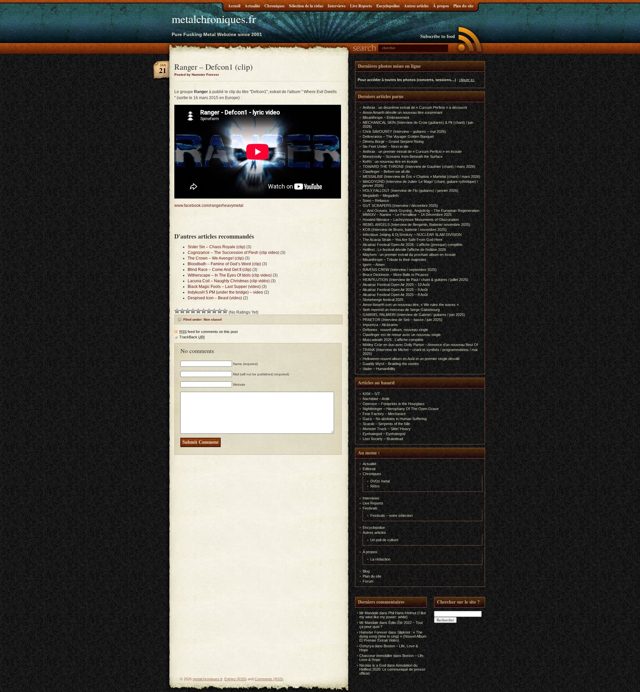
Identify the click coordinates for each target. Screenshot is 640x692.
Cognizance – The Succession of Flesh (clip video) (233, 252)
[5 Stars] (198, 311)
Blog (366, 571)
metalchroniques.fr (214, 18)
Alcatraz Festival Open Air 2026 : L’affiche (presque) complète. (413, 245)
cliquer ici (466, 80)
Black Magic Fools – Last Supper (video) (224, 286)
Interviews (337, 6)
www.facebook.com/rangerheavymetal (208, 205)
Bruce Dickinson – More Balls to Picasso (395, 275)
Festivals (370, 508)
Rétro (374, 486)
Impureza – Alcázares (380, 325)
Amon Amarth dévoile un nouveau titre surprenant (402, 112)
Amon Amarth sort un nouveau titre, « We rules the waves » (411, 305)
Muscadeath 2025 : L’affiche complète (393, 340)
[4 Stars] (193, 311)
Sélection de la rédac (306, 6)
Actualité (252, 6)
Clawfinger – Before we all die (386, 171)
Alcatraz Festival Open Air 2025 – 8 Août (395, 295)
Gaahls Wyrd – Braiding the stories (391, 364)
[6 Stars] (203, 311)
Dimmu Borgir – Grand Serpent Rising (393, 141)
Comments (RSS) (269, 679)
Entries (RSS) (235, 679)
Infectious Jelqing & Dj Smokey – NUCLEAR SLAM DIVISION (412, 235)
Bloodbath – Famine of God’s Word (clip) (224, 264)
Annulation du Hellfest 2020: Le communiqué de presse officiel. (392, 669)
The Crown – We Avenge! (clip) (216, 258)
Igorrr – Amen (374, 265)
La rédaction (380, 559)
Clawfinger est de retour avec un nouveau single (402, 335)
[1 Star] (177, 311)
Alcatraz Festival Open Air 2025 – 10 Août (396, 285)
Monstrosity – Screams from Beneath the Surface (403, 156)
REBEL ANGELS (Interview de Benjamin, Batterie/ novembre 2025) (416, 225)
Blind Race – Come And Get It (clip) (219, 269)
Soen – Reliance (376, 201)
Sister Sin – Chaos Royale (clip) (216, 247)
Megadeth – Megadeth (381, 196)
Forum (368, 581)
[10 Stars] (225, 311)
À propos (441, 6)
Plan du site (463, 6)
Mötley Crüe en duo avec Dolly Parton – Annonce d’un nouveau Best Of (420, 345)
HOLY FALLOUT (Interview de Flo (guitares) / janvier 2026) (410, 191)
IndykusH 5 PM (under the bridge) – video (225, 292)
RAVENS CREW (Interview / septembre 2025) (400, 270)
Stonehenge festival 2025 (383, 300)
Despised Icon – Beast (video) (215, 298)
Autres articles (416, 6)
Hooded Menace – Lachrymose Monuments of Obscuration (411, 220)
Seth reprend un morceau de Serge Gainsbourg (401, 310)
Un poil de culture (384, 540)
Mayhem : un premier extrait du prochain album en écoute (409, 255)
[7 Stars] (209, 311)
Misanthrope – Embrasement (386, 117)
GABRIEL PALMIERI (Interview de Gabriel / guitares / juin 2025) (414, 315)
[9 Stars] (219, 311)
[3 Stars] (187, 311)
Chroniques (274, 6)
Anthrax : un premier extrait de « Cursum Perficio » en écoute (412, 151)
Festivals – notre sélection (391, 515)
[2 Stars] (182, 311)
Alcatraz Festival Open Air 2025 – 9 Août (395, 290)
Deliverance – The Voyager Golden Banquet (398, 136)
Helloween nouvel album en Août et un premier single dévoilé (411, 359)
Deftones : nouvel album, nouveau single (395, 330)
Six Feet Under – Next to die (385, 146)
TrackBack (192, 337)
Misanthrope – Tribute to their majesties (394, 260)
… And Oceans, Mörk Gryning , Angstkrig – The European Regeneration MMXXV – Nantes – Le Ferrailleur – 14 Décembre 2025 (421, 213)
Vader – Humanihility (379, 369)
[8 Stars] (214, 311)
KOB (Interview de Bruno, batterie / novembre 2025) (405, 230)
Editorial (369, 469)
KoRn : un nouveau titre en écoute (390, 161)
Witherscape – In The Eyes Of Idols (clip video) (230, 275)
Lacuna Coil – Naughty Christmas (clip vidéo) (229, 281)
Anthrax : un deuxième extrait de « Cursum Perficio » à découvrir (415, 107)
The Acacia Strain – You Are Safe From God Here (402, 240)
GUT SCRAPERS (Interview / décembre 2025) (400, 206)
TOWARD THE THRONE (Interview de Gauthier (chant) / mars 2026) (419, 166)
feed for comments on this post (208, 332)
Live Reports (361, 6)
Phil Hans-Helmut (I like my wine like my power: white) (392, 615)
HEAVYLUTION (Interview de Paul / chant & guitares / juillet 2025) (415, 280)
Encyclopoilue (388, 6)
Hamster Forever (373, 632)
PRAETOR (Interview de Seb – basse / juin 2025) (402, 320)
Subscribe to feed (437, 36)
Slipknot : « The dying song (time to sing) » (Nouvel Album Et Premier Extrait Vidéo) (392, 636)
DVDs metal (380, 481)
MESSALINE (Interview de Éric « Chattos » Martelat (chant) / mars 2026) (421, 177)
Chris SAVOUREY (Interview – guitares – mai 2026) (404, 131)
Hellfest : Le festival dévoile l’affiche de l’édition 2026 (404, 250)
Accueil (234, 6)
